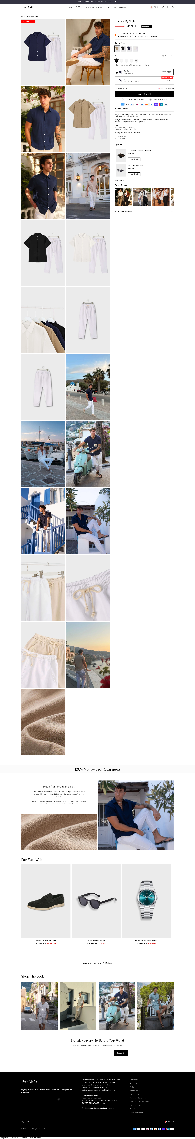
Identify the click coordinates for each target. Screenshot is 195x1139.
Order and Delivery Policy (140, 1101)
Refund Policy (135, 1090)
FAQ (107, 7)
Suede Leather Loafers (46, 940)
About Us (133, 1083)
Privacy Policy (135, 1094)
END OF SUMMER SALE (94, 7)
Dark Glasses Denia (96, 940)
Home (70, 7)
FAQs (132, 1087)
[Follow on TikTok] (28, 1121)
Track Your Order (120, 7)
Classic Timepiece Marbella (147, 940)
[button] (144, 72)
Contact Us (134, 1080)
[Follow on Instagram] (22, 1121)
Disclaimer (134, 1109)
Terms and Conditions (138, 1098)
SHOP (78, 7)
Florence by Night (32, 16)
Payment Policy (136, 1105)
